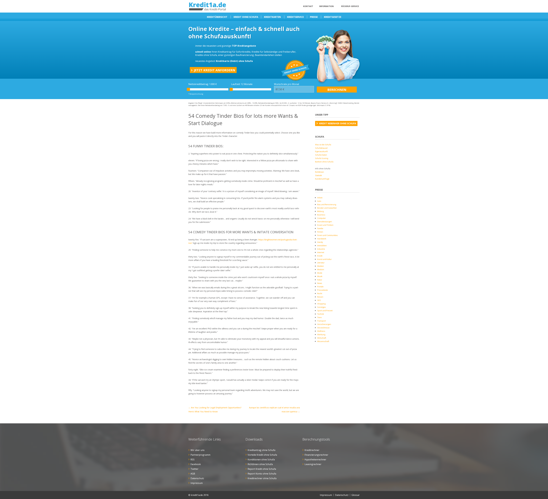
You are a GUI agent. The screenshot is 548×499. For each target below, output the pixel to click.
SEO (319, 300)
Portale (320, 286)
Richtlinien (319, 172)
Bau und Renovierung (326, 204)
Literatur (321, 262)
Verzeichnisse (323, 327)
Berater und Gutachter (327, 208)
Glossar (355, 495)
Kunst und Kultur (324, 259)
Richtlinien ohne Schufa (260, 464)
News (319, 283)
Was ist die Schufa (323, 144)
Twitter (194, 468)
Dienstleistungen (324, 221)
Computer (321, 218)
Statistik (318, 175)
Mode (319, 273)
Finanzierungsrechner (316, 454)
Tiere (319, 317)
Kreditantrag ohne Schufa (261, 450)
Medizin (320, 269)
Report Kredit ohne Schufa (262, 468)
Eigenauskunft (321, 151)
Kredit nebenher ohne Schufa (337, 123)
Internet (320, 252)
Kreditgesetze (332, 17)
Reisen (320, 297)
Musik (319, 276)
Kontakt (308, 6)
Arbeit (319, 197)
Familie (320, 228)
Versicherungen (324, 324)
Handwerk (321, 238)
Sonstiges (321, 307)
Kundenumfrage (322, 179)
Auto (319, 201)
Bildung (320, 211)
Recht (319, 293)
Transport (321, 321)
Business (321, 214)
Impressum (197, 483)
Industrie (321, 249)
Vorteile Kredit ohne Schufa (262, 454)
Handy (320, 242)
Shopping (321, 303)
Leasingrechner (313, 464)
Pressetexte (322, 290)
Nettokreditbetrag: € (202, 84)
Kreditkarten (272, 17)
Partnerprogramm (200, 454)
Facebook (196, 464)
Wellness (321, 331)
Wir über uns (198, 450)
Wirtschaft (321, 338)
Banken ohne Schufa (324, 161)
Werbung (321, 334)
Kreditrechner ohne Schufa (262, 478)
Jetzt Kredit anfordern (214, 70)
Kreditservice (295, 17)
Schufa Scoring (321, 158)
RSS (193, 459)
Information (326, 6)
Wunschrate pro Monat (286, 84)
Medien (320, 266)
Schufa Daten (321, 155)
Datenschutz (197, 478)
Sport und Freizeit (325, 310)
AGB (193, 473)
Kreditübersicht (217, 17)
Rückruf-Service (350, 6)
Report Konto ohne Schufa (262, 473)
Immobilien (322, 245)
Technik (320, 314)
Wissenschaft (323, 341)
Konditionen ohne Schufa (261, 459)
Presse (314, 17)
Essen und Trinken (325, 225)
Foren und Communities (327, 235)
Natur (319, 279)
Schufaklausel (321, 148)
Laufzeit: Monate (241, 84)
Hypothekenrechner (315, 459)
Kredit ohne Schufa (246, 17)
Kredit (319, 255)
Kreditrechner (312, 450)
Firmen (320, 232)
